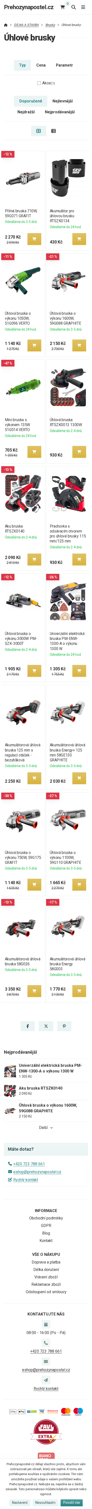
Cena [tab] (41, 65)
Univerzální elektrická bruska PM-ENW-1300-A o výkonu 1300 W (67, 641)
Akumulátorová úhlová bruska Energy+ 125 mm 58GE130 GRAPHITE (67, 752)
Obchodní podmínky (46, 1218)
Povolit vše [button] (71, 1503)
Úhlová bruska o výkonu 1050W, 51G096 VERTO (17, 318)
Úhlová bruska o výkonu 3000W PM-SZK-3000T (21, 638)
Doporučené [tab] (30, 101)
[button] (34, 239)
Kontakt (46, 1240)
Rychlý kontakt (25, 1179)
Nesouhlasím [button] (45, 1503)
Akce (48, 83)
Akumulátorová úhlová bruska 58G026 (22, 961)
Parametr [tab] (64, 65)
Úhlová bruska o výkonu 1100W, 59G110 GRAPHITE (65, 857)
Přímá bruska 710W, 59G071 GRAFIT (21, 213)
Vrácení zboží (46, 1277)
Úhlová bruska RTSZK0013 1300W (66, 422)
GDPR (46, 1225)
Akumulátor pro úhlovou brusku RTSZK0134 (62, 216)
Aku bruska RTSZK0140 (14, 529)
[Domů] (6, 25)
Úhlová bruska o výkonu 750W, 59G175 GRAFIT (23, 857)
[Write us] (46, 1380)
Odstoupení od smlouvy (46, 1292)
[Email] (46, 1361)
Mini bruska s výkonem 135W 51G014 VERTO (17, 424)
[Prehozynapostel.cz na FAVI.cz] (46, 1431)
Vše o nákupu (46, 1254)
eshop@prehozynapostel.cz (37, 1171)
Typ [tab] (22, 65)
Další (43, 1127)
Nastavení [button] (19, 1503)
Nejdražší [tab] (26, 112)
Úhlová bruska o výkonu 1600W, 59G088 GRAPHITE (65, 318)
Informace (46, 1210)
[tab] (38, 131)
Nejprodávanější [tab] (60, 112)
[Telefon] (46, 1343)
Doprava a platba (46, 1262)
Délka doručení (46, 1269)
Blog (46, 1233)
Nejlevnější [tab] (63, 101)
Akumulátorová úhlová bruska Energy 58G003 (67, 964)
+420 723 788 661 (29, 1164)
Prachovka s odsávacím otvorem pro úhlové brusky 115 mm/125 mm (68, 533)
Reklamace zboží (46, 1284)
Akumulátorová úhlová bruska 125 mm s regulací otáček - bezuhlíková (22, 752)
